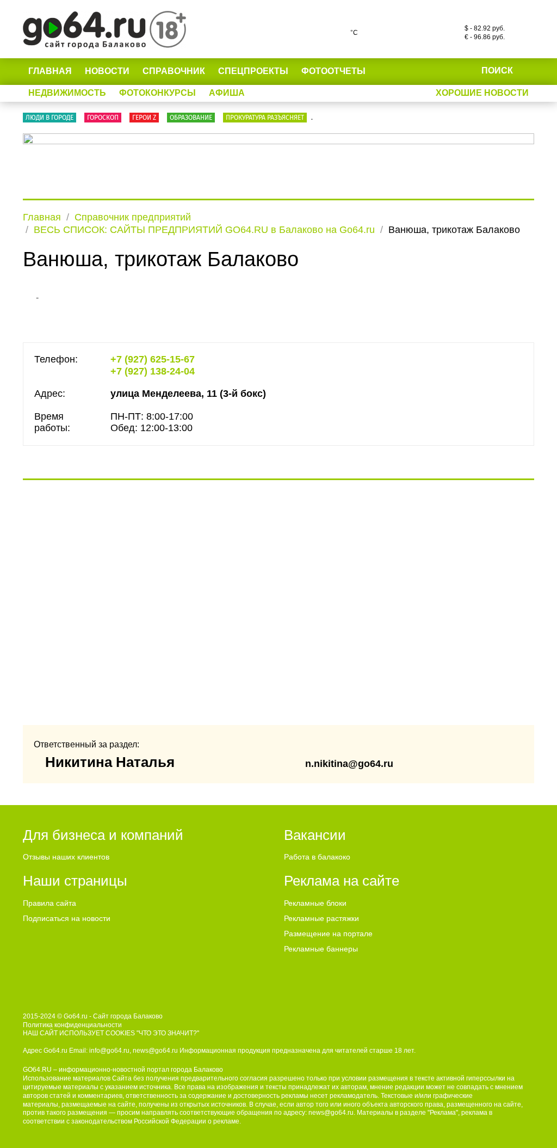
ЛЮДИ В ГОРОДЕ (49, 117)
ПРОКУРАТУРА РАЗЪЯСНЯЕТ (265, 117)
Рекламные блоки (315, 903)
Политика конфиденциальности (72, 1025)
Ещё (389, 71)
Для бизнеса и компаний (103, 835)
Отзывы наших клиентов (66, 856)
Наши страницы (75, 881)
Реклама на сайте (341, 881)
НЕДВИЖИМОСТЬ (67, 92)
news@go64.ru (331, 1112)
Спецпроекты (253, 71)
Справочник (174, 71)
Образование (191, 117)
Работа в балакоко (317, 856)
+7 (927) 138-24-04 (152, 371)
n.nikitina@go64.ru (349, 763)
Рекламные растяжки (321, 918)
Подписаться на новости (66, 918)
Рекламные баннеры (321, 948)
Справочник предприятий (133, 217)
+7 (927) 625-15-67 (152, 359)
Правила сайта (49, 903)
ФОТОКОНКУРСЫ (157, 92)
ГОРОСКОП (103, 117)
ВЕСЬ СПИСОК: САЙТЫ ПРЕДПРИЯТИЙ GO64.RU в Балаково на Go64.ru (204, 229)
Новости (107, 71)
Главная (50, 71)
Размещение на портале (328, 933)
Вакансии (315, 835)
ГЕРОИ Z (144, 117)
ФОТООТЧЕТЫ (333, 71)
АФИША (227, 92)
